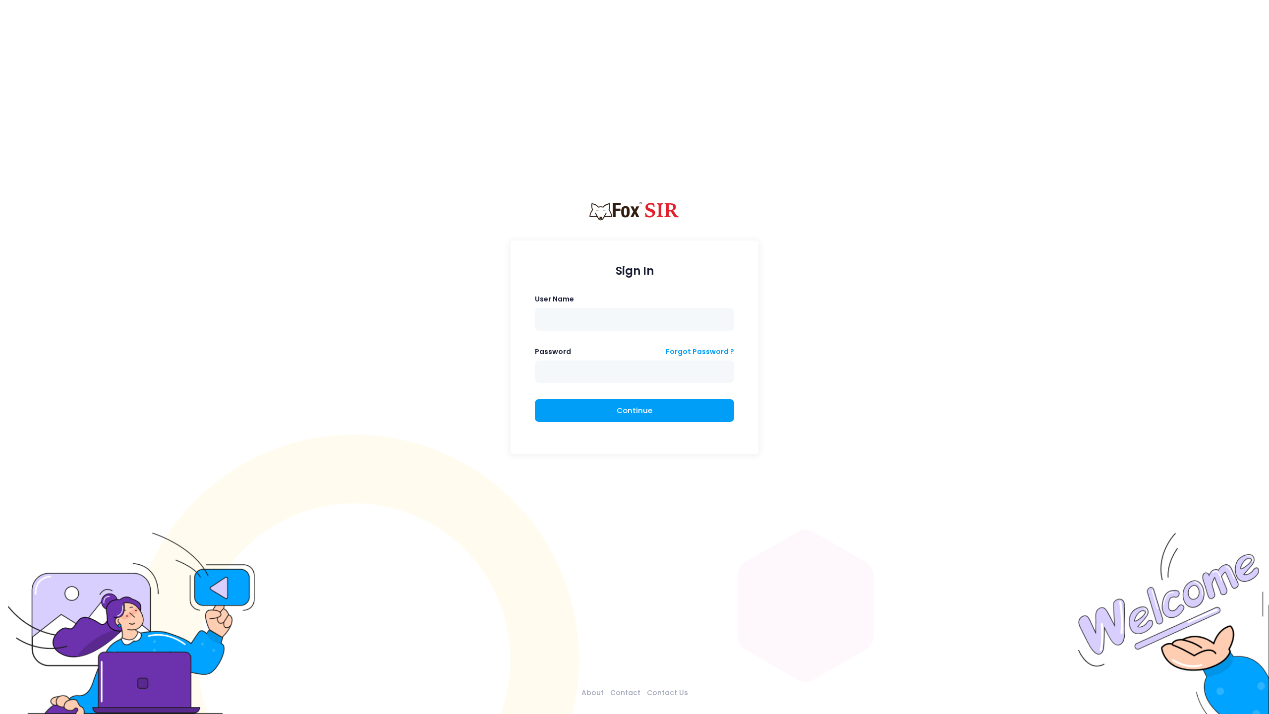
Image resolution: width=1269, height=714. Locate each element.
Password (553, 352)
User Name (554, 299)
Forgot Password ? (700, 352)
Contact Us (667, 693)
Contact (625, 693)
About (592, 693)
